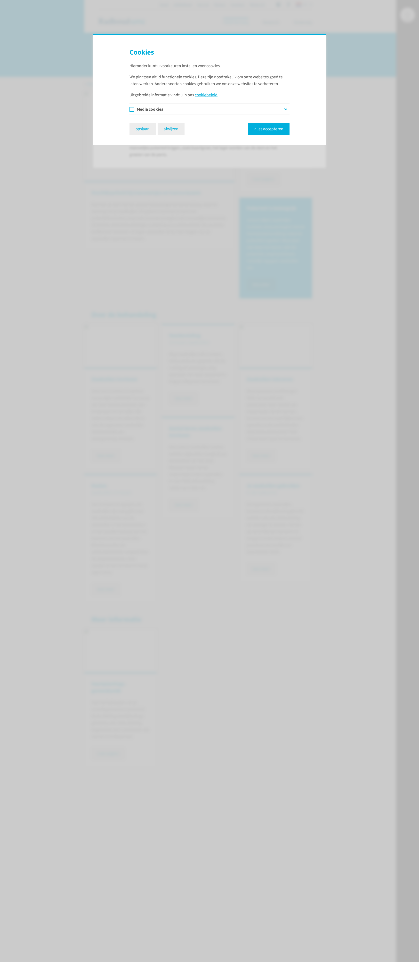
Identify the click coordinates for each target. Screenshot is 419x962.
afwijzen (171, 129)
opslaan (143, 129)
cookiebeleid (206, 95)
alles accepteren (268, 129)
